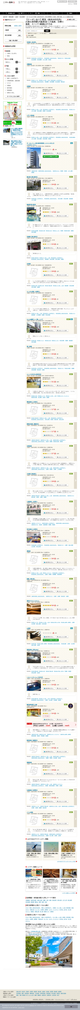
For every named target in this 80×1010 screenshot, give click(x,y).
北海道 (47, 991)
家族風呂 (9, 90)
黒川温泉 (53, 993)
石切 (46, 902)
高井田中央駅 (67, 230)
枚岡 (40, 902)
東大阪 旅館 (63, 643)
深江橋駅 (40, 397)
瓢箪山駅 (63, 81)
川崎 (20, 995)
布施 (50, 900)
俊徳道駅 (71, 198)
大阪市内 (44, 995)
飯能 (36, 995)
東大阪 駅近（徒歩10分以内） (50, 58)
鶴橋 (44, 900)
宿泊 (72, 907)
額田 (43, 902)
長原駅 (59, 700)
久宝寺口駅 (44, 623)
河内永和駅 (45, 138)
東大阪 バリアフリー (47, 573)
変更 (19, 30)
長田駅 (44, 110)
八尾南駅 (55, 700)
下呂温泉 (37, 993)
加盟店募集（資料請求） (38, 999)
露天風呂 (68, 907)
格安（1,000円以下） (46, 907)
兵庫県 (31, 991)
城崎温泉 (32, 993)
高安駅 (52, 419)
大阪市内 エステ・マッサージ (53, 734)
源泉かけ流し (11, 92)
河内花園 (28, 902)
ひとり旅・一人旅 (61, 907)
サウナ (27, 907)
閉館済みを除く (53, 33)
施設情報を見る (49, 53)
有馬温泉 (27, 993)
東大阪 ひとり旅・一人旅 (44, 80)
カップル (37, 909)
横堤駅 (61, 441)
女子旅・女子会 (63, 909)
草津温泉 (18, 993)
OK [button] (71, 1006)
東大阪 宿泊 (33, 340)
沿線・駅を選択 (13, 40)
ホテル (27, 909)
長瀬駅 (62, 259)
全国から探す (18, 25)
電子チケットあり (32, 33)
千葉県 (27, 991)
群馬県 (35, 991)
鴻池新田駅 (59, 574)
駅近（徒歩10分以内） (35, 907)
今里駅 (37, 497)
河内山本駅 (47, 419)
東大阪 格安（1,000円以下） (37, 58)
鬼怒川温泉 (63, 993)
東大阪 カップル (34, 80)
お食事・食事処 (44, 909)
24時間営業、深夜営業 (13, 80)
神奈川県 (18, 991)
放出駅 (44, 397)
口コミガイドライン (60, 999)
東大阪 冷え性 (49, 230)
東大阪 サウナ (61, 58)
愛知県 (55, 991)
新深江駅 (39, 369)
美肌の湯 (37, 911)
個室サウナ (46, 911)
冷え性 (69, 909)
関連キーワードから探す (9, 997)
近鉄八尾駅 (70, 545)
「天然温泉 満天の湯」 (35, 931)
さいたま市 (31, 995)
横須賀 (24, 995)
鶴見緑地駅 (33, 735)
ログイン (70, 3)
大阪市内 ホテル (56, 171)
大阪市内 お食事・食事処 (65, 734)
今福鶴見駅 (45, 524)
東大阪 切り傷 (42, 230)
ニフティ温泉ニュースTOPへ (69, 893)
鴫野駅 (51, 757)
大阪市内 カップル (35, 806)
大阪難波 (28, 900)
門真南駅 (43, 735)
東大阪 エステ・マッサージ (63, 396)
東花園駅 (47, 81)
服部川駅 (56, 419)
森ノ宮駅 (51, 835)
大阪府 (43, 991)
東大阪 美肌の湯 (34, 671)
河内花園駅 (39, 59)
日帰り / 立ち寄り (12, 53)
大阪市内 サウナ (70, 495)
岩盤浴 (52, 911)
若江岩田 (70, 900)
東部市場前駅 (52, 785)
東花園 (32, 902)
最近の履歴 (72, 1)
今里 (47, 900)
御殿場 (39, 995)
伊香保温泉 (42, 993)
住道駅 (46, 574)
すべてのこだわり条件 (13, 96)
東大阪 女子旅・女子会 (55, 622)
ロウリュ (28, 911)
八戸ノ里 (64, 900)
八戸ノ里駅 (45, 59)
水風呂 (54, 907)
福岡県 (59, 991)
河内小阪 (59, 900)
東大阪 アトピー (40, 340)
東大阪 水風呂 (68, 58)
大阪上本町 (39, 900)
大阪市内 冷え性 (42, 734)
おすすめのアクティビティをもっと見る (66, 861)
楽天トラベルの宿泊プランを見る (51, 156)
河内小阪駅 (39, 110)
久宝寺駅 (33, 546)
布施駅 (66, 340)
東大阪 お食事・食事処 (66, 622)
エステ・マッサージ (54, 909)
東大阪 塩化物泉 (34, 230)
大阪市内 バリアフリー (36, 523)
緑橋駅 (47, 757)
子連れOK (32, 909)
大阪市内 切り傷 (34, 734)
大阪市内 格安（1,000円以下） (59, 440)
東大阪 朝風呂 (72, 137)
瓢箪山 (36, 902)
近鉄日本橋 (33, 900)
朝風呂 (32, 911)
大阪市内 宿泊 (34, 171)
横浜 (17, 995)
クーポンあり (43, 33)
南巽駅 (51, 469)
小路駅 (43, 369)
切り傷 (41, 911)
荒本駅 (49, 59)
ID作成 (75, 3)
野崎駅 (50, 574)
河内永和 (54, 900)
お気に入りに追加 (63, 53)
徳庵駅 (32, 172)
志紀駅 (38, 645)
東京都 (39, 991)
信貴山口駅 (61, 419)
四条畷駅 (54, 574)
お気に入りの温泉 (62, 1)
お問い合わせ (74, 999)
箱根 (23, 993)
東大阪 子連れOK (35, 257)
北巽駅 (47, 469)
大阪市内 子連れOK (35, 440)
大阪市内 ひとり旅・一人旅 (46, 440)
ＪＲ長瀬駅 (38, 314)
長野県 (51, 991)
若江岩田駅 (33, 59)
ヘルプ (67, 999)
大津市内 (54, 995)
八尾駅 (66, 545)
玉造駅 (59, 835)
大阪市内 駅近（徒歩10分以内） (45, 171)
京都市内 (49, 995)
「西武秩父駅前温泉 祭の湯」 (35, 934)
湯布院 (58, 993)
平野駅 (57, 785)
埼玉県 (23, 991)
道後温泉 (48, 993)
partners (31, 1005)
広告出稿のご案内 (50, 999)
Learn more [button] (21, 1007)
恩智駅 (66, 671)
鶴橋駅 (40, 807)
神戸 (58, 995)
